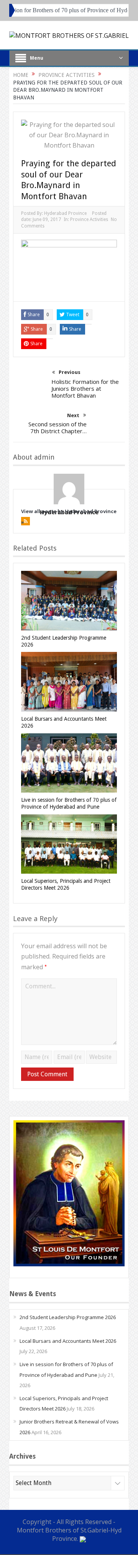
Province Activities (89, 219)
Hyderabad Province (65, 213)
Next (73, 415)
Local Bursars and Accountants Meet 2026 (68, 1340)
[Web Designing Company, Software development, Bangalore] (83, 1538)
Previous (69, 372)
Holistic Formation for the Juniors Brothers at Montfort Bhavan (85, 388)
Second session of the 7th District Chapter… (57, 427)
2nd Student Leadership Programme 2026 (68, 1317)
